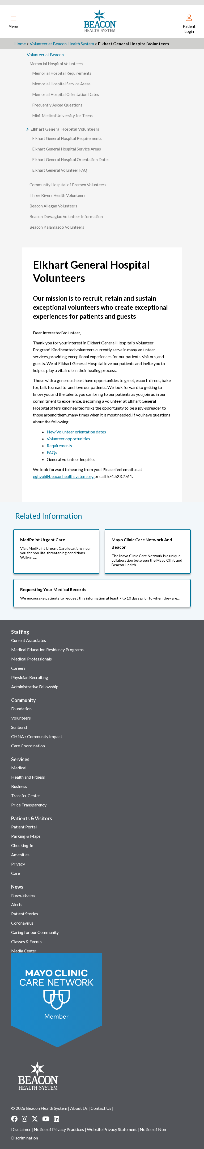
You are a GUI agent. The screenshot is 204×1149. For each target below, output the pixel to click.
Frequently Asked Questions (57, 105)
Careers (18, 668)
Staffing (20, 632)
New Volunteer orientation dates (76, 431)
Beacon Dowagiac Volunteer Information (66, 216)
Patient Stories (24, 913)
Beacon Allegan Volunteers (53, 205)
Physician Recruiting (29, 677)
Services (20, 759)
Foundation (21, 708)
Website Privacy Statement (112, 1129)
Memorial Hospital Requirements (61, 73)
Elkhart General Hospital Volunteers (65, 129)
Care (15, 873)
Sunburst (19, 727)
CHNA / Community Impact (36, 736)
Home (20, 43)
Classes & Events (26, 941)
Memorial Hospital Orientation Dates (65, 94)
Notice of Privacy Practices (59, 1129)
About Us (79, 1108)
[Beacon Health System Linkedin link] (56, 1118)
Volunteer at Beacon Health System (62, 43)
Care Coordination (28, 745)
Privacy (18, 863)
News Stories (23, 895)
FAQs (52, 452)
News (17, 887)
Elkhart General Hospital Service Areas (66, 149)
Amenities (20, 854)
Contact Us (101, 1108)
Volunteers (21, 717)
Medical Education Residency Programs (47, 649)
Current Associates (28, 640)
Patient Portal (24, 826)
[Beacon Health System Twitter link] (35, 1118)
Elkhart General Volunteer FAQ (59, 170)
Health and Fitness (28, 776)
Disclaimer (21, 1129)
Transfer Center (25, 795)
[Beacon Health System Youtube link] (45, 1118)
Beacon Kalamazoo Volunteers (56, 227)
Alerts (16, 904)
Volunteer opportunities (68, 438)
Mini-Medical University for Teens (62, 115)
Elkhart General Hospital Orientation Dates (70, 159)
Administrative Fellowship (34, 686)
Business (19, 786)
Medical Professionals (31, 658)
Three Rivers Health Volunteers (57, 195)
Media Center (23, 950)
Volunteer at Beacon (45, 54)
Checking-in (22, 845)
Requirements (59, 445)
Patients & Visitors (31, 818)
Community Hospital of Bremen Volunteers (67, 184)
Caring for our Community (35, 932)
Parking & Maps (26, 836)
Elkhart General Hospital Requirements (67, 138)
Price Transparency (28, 804)
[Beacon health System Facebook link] (14, 1118)
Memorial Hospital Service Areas (61, 83)
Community (23, 700)
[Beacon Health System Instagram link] (24, 1118)
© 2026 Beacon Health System (39, 1108)
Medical (18, 767)
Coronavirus (22, 922)
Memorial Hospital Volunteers (56, 63)
